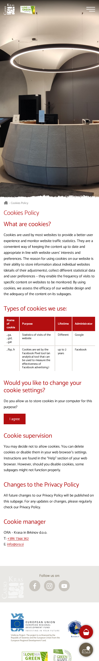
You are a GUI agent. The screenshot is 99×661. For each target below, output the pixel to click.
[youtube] (64, 585)
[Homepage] (9, 9)
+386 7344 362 (18, 538)
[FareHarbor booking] (86, 632)
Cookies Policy (19, 203)
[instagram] (49, 585)
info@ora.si (15, 544)
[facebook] (34, 585)
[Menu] (90, 9)
